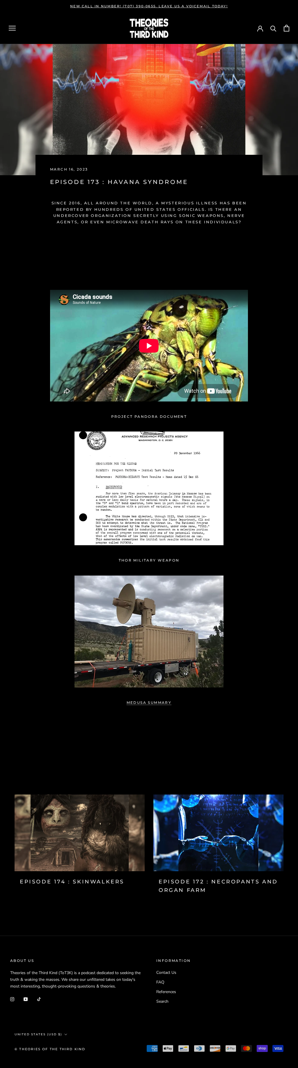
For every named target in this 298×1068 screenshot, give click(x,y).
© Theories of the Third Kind (50, 1049)
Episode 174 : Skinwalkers (72, 881)
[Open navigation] (12, 28)
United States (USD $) (38, 1034)
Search (162, 1001)
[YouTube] (26, 998)
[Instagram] (12, 998)
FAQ (160, 982)
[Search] (273, 28)
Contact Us (166, 972)
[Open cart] (286, 28)
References (166, 992)
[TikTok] (39, 998)
